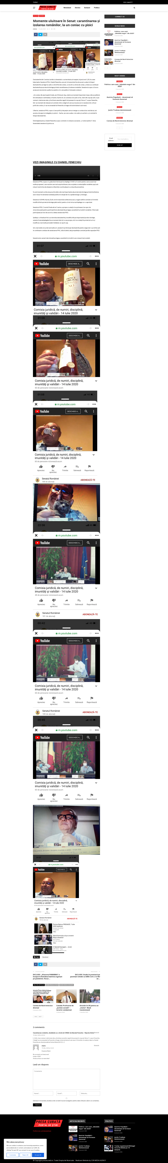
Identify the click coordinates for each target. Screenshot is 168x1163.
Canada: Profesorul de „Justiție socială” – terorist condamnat (65, 1008)
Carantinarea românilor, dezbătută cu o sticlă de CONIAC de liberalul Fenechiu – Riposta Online (63, 1033)
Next (40, 1016)
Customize (12, 1155)
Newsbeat (67, 8)
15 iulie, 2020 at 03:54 (39, 1035)
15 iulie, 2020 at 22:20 (48, 1048)
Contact (35, 2)
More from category (66, 985)
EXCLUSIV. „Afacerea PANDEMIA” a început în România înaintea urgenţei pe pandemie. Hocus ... (47, 977)
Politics (97, 8)
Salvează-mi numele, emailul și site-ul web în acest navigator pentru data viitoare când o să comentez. (66, 1101)
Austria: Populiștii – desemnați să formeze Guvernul (123, 42)
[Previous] (105, 68)
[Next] (109, 68)
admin (35, 29)
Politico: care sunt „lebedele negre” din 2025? (124, 32)
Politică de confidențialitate (42, 1131)
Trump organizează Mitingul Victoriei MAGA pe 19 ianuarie (124, 1148)
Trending (119, 81)
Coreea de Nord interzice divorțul (124, 60)
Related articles (39, 985)
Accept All (38, 1155)
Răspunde (96, 1032)
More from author (52, 985)
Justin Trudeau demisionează (120, 51)
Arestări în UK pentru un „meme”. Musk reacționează (89, 1008)
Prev (36, 1016)
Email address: (111, 139)
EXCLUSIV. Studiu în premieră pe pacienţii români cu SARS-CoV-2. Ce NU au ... (85, 977)
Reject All (25, 1155)
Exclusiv (87, 8)
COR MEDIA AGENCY (98, 1160)
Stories (77, 8)
